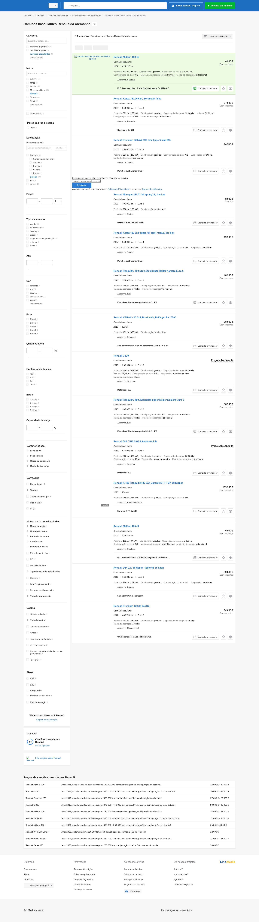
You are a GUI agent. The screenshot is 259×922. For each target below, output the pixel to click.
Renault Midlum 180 (35, 825)
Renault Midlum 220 (35, 784)
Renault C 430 (32, 791)
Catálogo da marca (83, 889)
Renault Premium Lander (37, 832)
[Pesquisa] (66, 5)
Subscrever (81, 185)
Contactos (28, 879)
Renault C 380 (32, 805)
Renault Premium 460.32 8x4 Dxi (131, 606)
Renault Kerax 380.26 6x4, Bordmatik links (137, 98)
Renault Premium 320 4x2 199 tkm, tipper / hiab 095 (142, 140)
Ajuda (26, 874)
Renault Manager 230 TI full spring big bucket (139, 194)
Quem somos (30, 869)
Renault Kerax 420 (34, 845)
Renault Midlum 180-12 (126, 57)
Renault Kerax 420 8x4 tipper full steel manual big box (143, 233)
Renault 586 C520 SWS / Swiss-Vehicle (135, 441)
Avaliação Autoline (82, 884)
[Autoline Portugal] (34, 5)
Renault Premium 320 (35, 838)
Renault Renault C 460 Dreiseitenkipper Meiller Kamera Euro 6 (148, 271)
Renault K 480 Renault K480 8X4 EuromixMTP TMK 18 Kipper (148, 483)
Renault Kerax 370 (34, 818)
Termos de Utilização (152, 189)
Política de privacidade (84, 874)
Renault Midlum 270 (35, 811)
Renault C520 (121, 356)
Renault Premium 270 (35, 798)
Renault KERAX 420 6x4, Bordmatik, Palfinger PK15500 (144, 317)
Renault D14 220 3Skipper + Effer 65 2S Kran (138, 567)
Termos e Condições (83, 869)
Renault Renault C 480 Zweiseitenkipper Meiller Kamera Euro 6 (148, 400)
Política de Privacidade (118, 189)
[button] (223, 88)
